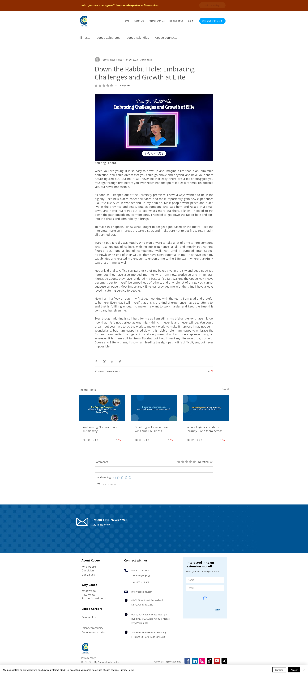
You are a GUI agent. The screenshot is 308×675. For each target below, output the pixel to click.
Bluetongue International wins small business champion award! (151, 429)
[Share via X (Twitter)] (104, 361)
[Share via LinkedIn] (111, 361)
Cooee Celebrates (108, 37)
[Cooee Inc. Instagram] (202, 661)
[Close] (304, 669)
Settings (279, 669)
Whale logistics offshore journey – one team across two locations (204, 429)
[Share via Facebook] (96, 361)
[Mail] (126, 592)
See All (225, 389)
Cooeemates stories (93, 632)
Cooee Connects (166, 37)
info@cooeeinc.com (141, 591)
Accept (294, 669)
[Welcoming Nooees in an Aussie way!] (102, 408)
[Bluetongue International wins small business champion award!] (154, 408)
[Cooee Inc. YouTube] (217, 661)
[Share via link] (119, 361)
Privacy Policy (88, 657)
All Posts (84, 37)
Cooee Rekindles (138, 37)
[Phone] (126, 571)
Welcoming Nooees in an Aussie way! (100, 429)
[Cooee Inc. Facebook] (187, 661)
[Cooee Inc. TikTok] (209, 661)
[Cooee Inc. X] (224, 661)
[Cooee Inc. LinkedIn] (195, 661)
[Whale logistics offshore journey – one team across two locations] (206, 408)
